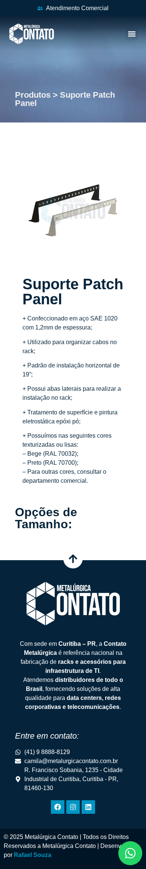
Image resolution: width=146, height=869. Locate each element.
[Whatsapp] (130, 853)
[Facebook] (57, 807)
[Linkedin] (88, 807)
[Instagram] (73, 807)
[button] (132, 34)
